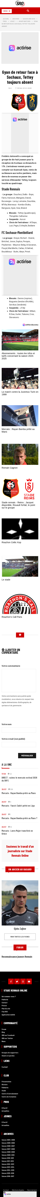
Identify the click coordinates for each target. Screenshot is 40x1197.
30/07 (4, 789)
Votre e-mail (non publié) (13, 739)
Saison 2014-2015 (8, 1170)
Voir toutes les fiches (20, 937)
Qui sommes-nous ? (9, 996)
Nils (10, 88)
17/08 (4, 774)
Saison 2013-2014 (8, 1167)
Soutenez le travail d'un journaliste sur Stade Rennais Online (20, 850)
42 (11, 774)
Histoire (4, 1084)
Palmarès (5, 1087)
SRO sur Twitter (7, 1038)
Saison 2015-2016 (8, 1173)
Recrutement (32, 1190)
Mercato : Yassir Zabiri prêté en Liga (18, 805)
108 (11, 789)
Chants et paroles (8, 1055)
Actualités (5, 1111)
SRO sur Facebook (8, 1035)
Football (5, 1067)
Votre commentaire (11, 666)
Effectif (4, 1108)
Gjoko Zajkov (20, 928)
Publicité (5, 999)
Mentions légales (18, 1190)
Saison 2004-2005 (8, 1140)
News (4, 1041)
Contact (4, 1002)
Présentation (6, 1081)
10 (11, 827)
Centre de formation (9, 1096)
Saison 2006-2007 (8, 1146)
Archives (15, 19)
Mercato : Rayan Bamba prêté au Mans (19, 793)
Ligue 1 (12, 21)
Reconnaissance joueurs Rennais (17, 956)
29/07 (4, 802)
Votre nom (7, 724)
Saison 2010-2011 (8, 1158)
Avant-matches (24, 21)
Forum (4, 1029)
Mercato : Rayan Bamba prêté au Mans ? (19, 818)
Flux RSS (5, 1011)
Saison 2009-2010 (29, 19)
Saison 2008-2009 (8, 1152)
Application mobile (8, 1014)
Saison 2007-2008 (8, 1149)
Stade (4, 1090)
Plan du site (6, 1008)
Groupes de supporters (10, 1052)
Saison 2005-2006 (8, 1143)
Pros (5, 21)
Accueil (6, 19)
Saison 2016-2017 (8, 1176)
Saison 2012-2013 (8, 1164)
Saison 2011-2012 (8, 1161)
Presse (4, 1005)
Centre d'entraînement (10, 1093)
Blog (3, 1032)
